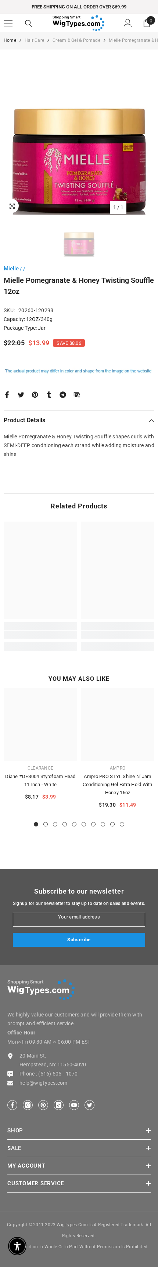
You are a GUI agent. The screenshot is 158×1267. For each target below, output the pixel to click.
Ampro (117, 768)
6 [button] (84, 824)
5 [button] (74, 824)
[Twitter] (21, 394)
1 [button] (36, 824)
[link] (40, 635)
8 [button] (103, 824)
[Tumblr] (49, 394)
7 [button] (93, 824)
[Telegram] (63, 394)
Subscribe (79, 939)
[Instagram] (28, 1105)
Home (10, 40)
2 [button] (45, 824)
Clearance (40, 768)
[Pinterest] (35, 394)
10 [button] (122, 824)
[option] (79, 7)
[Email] (76, 394)
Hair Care (34, 40)
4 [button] (64, 824)
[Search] (28, 23)
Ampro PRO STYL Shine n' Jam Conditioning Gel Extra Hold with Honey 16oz (117, 784)
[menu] (8, 23)
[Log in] (128, 23)
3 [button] (55, 824)
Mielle (11, 268)
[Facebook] (7, 394)
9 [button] (112, 824)
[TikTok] (59, 1105)
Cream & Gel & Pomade (76, 40)
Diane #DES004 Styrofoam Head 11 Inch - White (40, 780)
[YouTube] (74, 1105)
